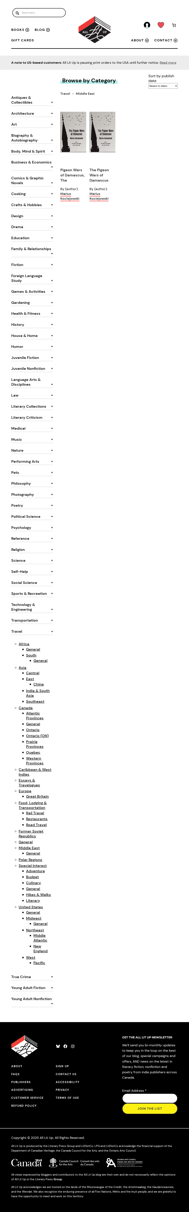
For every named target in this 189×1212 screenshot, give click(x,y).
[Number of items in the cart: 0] (174, 26)
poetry (17, 505)
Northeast (35, 930)
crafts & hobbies (26, 204)
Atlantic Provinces (35, 715)
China (38, 684)
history (17, 324)
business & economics (31, 162)
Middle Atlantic (40, 938)
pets (15, 472)
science (18, 560)
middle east (85, 93)
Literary (33, 900)
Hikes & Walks (38, 894)
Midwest (33, 918)
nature (17, 450)
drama (17, 226)
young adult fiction (28, 987)
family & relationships (31, 248)
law (14, 395)
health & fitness (25, 313)
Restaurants (37, 818)
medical (18, 428)
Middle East (29, 847)
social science (24, 582)
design (17, 216)
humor (17, 346)
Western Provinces (35, 761)
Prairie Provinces (35, 744)
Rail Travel (35, 813)
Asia (22, 667)
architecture (22, 113)
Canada (26, 707)
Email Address (134, 1090)
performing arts (25, 461)
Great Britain (37, 796)
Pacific (39, 962)
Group (58, 1179)
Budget (32, 877)
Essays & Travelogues (29, 782)
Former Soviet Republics (31, 833)
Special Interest (33, 865)
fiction (17, 264)
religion (18, 549)
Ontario (32, 729)
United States (31, 907)
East (30, 678)
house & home (24, 335)
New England (40, 948)
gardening (20, 302)
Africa (24, 644)
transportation (24, 620)
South (31, 655)
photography (22, 494)
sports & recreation (29, 593)
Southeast (35, 701)
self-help (19, 571)
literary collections (28, 406)
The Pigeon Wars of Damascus (99, 175)
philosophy (21, 483)
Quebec (33, 752)
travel (16, 631)
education (20, 238)
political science (25, 516)
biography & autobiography (24, 138)
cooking (18, 193)
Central (32, 673)
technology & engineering (23, 607)
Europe (25, 791)
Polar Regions (30, 859)
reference (20, 538)
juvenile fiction (25, 357)
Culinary (33, 882)
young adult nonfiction (31, 998)
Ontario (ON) (37, 735)
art (14, 124)
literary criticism (26, 417)
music (16, 439)
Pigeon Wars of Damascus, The (72, 175)
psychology (21, 527)
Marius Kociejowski (69, 196)
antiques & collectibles (21, 100)
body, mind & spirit (28, 151)
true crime (21, 976)
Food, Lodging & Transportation (33, 805)
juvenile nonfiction (28, 368)
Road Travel (36, 824)
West (30, 957)
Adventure (35, 871)
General (33, 649)
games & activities (28, 291)
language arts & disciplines (26, 382)
